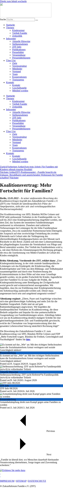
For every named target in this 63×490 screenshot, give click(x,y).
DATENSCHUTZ (37, 481)
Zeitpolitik (17, 36)
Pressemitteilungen (21, 57)
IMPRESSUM (7, 481)
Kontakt (10, 82)
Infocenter (11, 38)
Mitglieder (17, 68)
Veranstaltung (18, 55)
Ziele (14, 63)
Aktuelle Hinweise (21, 41)
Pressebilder (18, 52)
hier (28, 339)
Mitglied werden (20, 90)
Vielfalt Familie (19, 33)
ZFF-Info (16, 47)
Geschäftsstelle (19, 88)
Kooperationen (19, 77)
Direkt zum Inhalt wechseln (13, 1)
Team (15, 74)
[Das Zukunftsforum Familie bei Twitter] (0, 475)
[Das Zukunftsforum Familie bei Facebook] (0, 473)
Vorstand (16, 71)
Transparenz (18, 79)
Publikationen (19, 49)
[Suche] (36, 20)
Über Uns (11, 60)
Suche (3, 19)
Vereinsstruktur (19, 66)
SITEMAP (21, 481)
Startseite (10, 25)
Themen (10, 27)
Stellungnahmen (20, 44)
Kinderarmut (18, 30)
